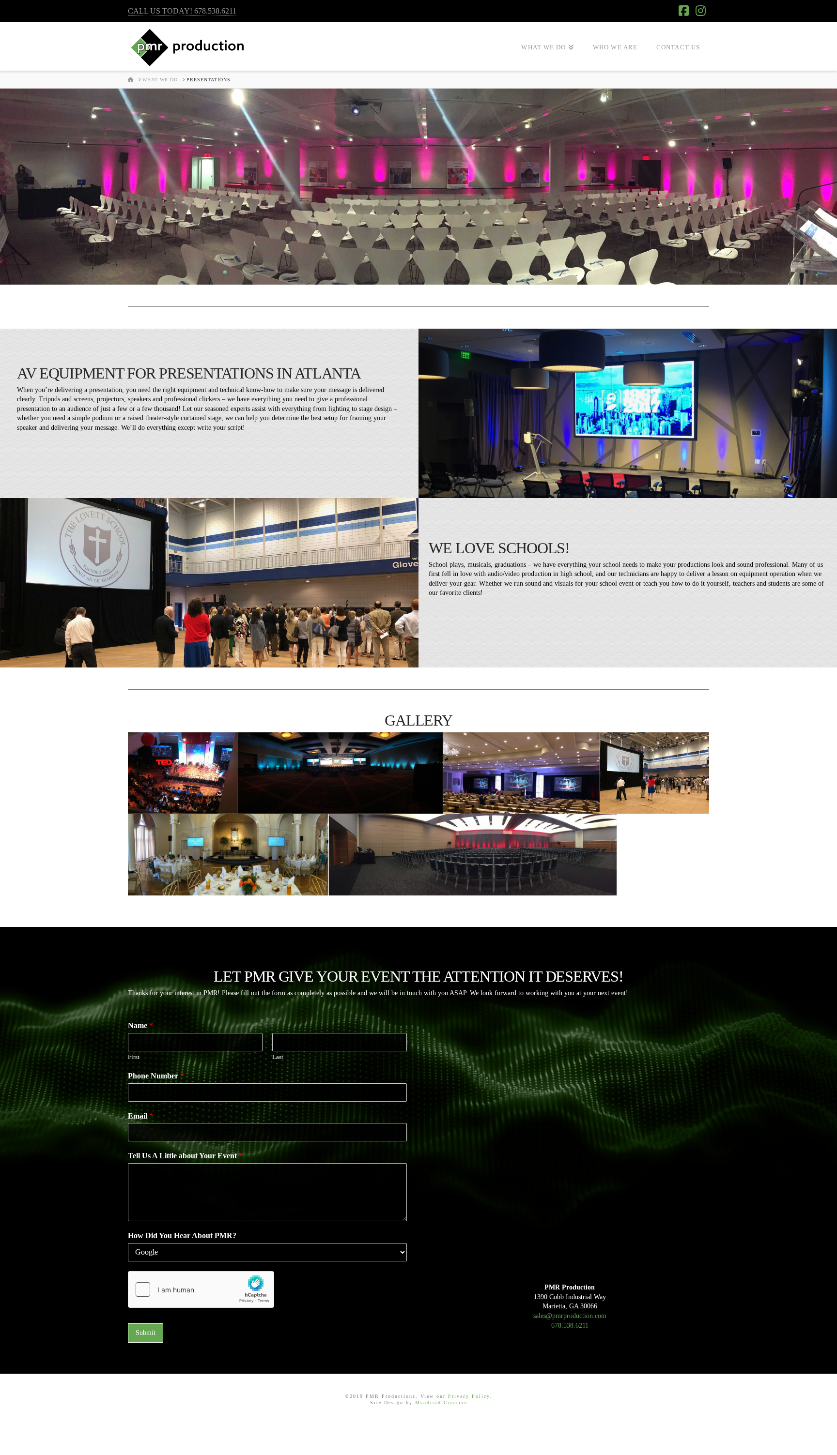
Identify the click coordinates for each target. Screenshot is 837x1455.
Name (140, 1025)
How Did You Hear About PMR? (182, 1235)
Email (140, 1116)
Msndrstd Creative (441, 1402)
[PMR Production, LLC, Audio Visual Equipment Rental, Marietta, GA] (418, 1428)
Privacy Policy (469, 1396)
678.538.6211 (570, 1325)
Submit (145, 1332)
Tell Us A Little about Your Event (185, 1156)
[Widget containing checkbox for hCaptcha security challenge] (201, 1289)
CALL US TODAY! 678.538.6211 (182, 11)
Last (277, 1057)
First (134, 1057)
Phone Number (156, 1076)
